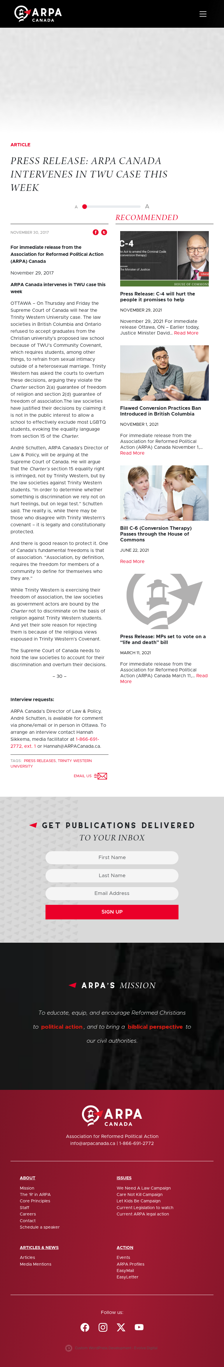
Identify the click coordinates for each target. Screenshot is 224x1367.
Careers (28, 1214)
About (27, 1178)
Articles (27, 1258)
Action (125, 1248)
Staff (24, 1208)
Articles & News (39, 1248)
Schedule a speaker (40, 1227)
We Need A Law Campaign (144, 1188)
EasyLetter (128, 1277)
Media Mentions (35, 1264)
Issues (124, 1178)
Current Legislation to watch (145, 1208)
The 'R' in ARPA (35, 1195)
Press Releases (40, 761)
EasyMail (125, 1271)
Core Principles (35, 1201)
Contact (28, 1221)
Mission (27, 1188)
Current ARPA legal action (143, 1214)
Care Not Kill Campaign (140, 1195)
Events (123, 1258)
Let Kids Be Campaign (139, 1201)
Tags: (16, 761)
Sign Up (112, 912)
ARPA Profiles (130, 1264)
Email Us (84, 776)
